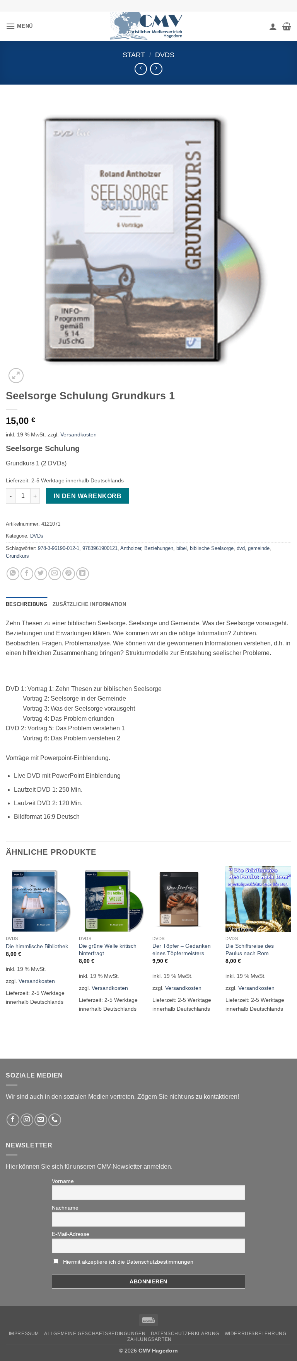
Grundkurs (17, 556)
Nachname (65, 1208)
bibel (181, 548)
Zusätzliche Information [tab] (89, 604)
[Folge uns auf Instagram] (26, 1119)
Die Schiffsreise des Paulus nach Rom (249, 949)
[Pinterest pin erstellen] (68, 573)
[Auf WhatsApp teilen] (13, 573)
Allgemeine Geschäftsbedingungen (94, 1333)
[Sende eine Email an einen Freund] (54, 573)
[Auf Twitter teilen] (40, 573)
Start (134, 55)
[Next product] (141, 69)
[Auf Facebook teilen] (26, 573)
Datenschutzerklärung (185, 1333)
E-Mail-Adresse (70, 1234)
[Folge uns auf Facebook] (13, 1119)
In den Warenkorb (87, 496)
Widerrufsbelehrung (256, 1333)
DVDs (164, 55)
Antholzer (130, 548)
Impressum (24, 1333)
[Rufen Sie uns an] (54, 1119)
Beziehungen (158, 548)
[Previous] (6, 947)
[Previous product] (156, 69)
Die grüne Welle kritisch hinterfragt (108, 949)
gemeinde (259, 548)
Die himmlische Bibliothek (37, 946)
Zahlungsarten (149, 1339)
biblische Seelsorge (212, 548)
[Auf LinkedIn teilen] (82, 573)
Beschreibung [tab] (26, 604)
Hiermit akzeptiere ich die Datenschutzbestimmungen (128, 1262)
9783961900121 (100, 548)
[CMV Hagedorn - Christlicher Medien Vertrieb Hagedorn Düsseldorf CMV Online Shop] (148, 26)
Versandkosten (78, 434)
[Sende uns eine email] (40, 1119)
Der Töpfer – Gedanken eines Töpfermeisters (181, 949)
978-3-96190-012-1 (58, 548)
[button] (19, 26)
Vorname (63, 1181)
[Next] (291, 947)
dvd (241, 548)
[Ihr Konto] (273, 26)
